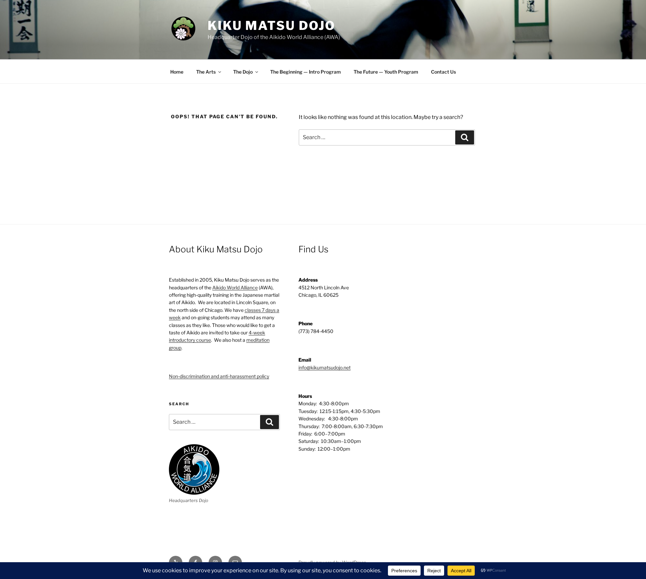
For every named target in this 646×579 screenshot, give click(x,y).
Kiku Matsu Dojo (271, 25)
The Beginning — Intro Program (305, 72)
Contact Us (443, 72)
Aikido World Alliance (235, 287)
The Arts (206, 72)
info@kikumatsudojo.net (324, 367)
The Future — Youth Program (386, 72)
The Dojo (243, 72)
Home (176, 72)
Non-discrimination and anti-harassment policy (219, 376)
